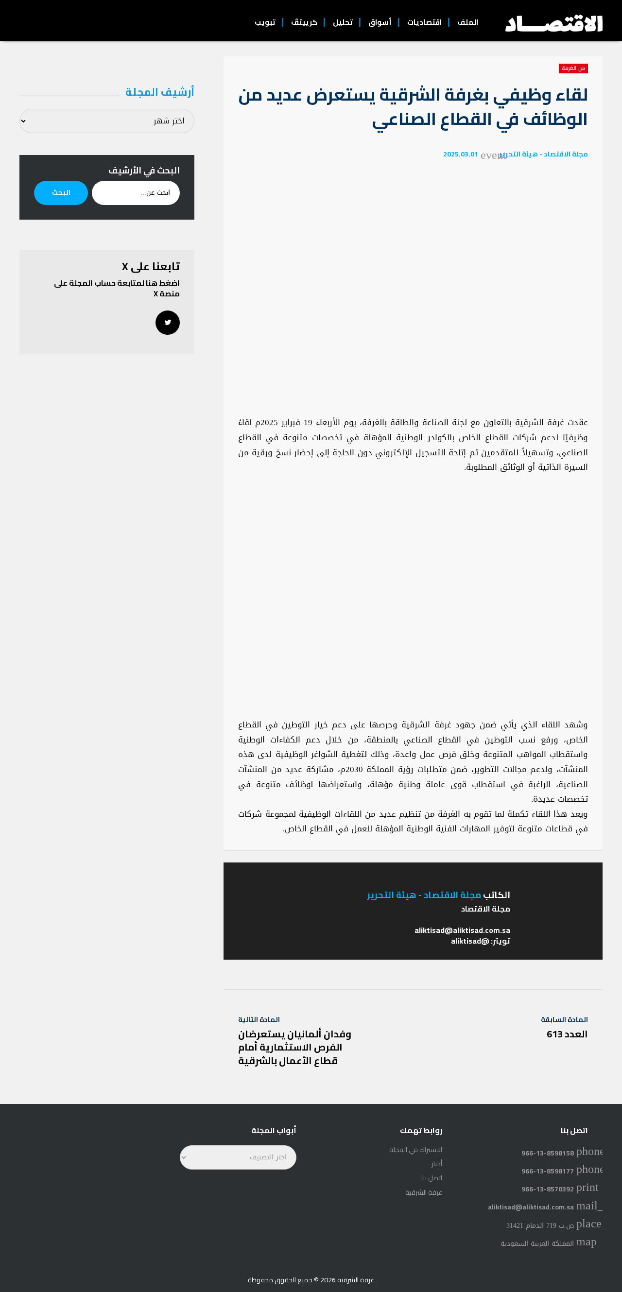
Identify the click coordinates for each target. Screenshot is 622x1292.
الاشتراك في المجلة (415, 1149)
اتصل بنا (431, 1177)
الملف (467, 22)
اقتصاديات (424, 22)
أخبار (437, 1163)
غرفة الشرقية (423, 1192)
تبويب (265, 22)
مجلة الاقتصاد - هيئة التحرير (543, 154)
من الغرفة (573, 68)
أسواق (380, 22)
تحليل (343, 22)
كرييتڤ (304, 22)
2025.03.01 (460, 154)
